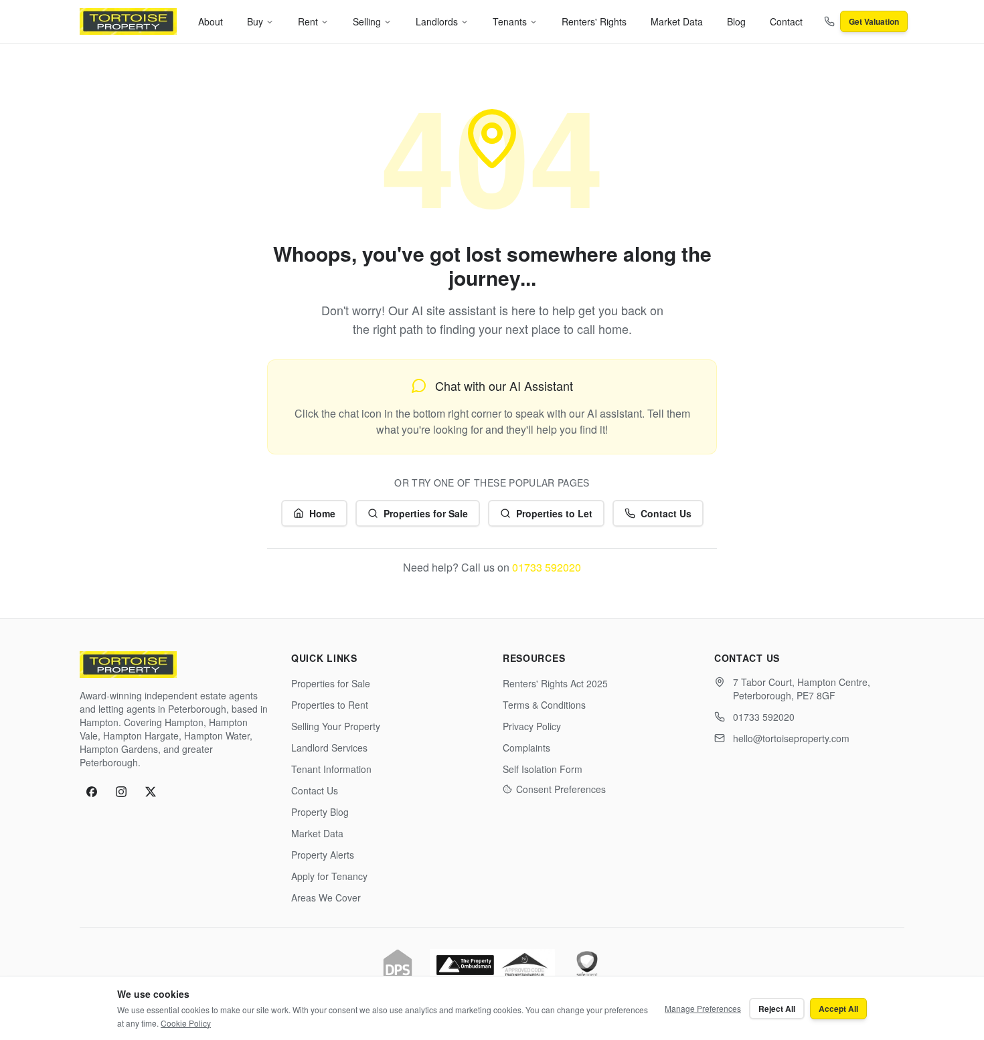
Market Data (677, 21)
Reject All (776, 1009)
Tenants (510, 21)
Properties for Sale (426, 513)
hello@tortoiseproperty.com (791, 738)
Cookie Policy (186, 1023)
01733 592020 (546, 567)
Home (322, 513)
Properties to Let (554, 513)
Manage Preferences (703, 1008)
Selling (367, 21)
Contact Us (666, 513)
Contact (786, 21)
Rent (308, 21)
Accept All (838, 1009)
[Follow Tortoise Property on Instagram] (121, 792)
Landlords (437, 21)
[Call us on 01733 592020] (829, 21)
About (210, 21)
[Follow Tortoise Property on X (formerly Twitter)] (151, 792)
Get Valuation (874, 21)
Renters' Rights (594, 21)
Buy (255, 21)
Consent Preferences (561, 789)
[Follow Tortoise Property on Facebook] (92, 792)
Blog (736, 21)
